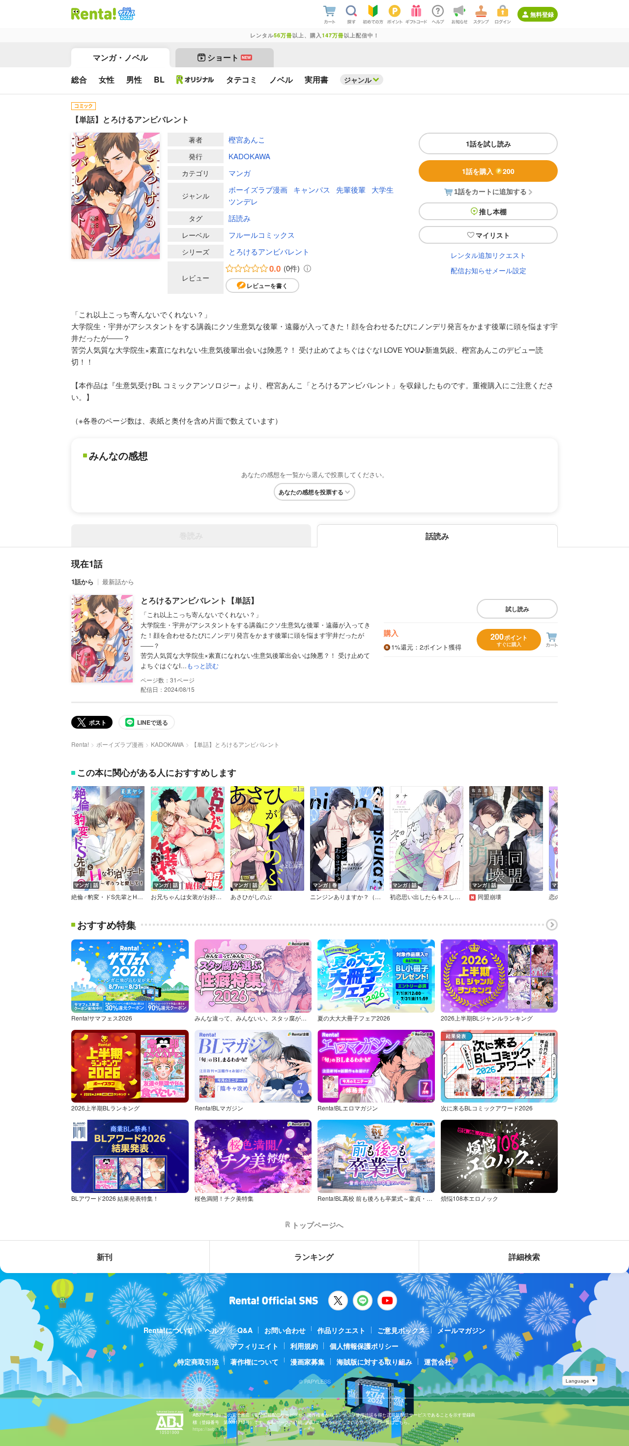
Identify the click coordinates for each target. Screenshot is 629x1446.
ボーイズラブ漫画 (258, 189)
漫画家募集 (307, 1361)
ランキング (314, 1256)
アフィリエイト (254, 1346)
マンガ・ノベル (120, 57)
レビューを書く (267, 285)
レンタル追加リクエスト (488, 255)
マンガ (240, 173)
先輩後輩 (351, 189)
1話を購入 (488, 171)
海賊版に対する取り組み (374, 1361)
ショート (229, 57)
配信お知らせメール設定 (488, 270)
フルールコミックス (262, 234)
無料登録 (542, 14)
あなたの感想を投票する (311, 491)
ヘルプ (215, 1330)
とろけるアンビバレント (269, 251)
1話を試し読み (488, 143)
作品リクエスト (341, 1330)
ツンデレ (243, 201)
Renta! (80, 744)
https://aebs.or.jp (210, 1429)
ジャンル (358, 80)
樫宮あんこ (247, 139)
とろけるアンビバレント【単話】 (199, 600)
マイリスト (493, 235)
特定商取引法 (198, 1361)
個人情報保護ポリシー (364, 1346)
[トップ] (93, 14)
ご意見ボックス (401, 1330)
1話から (82, 581)
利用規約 (304, 1346)
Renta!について (168, 1330)
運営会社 (438, 1361)
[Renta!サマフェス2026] (125, 13)
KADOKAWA (249, 156)
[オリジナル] (195, 79)
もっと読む (203, 665)
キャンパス (311, 189)
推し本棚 (493, 211)
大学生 (383, 189)
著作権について (254, 1361)
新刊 (105, 1256)
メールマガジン (461, 1330)
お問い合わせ (285, 1330)
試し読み (517, 608)
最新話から (118, 581)
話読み (240, 218)
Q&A (245, 1330)
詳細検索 (524, 1256)
